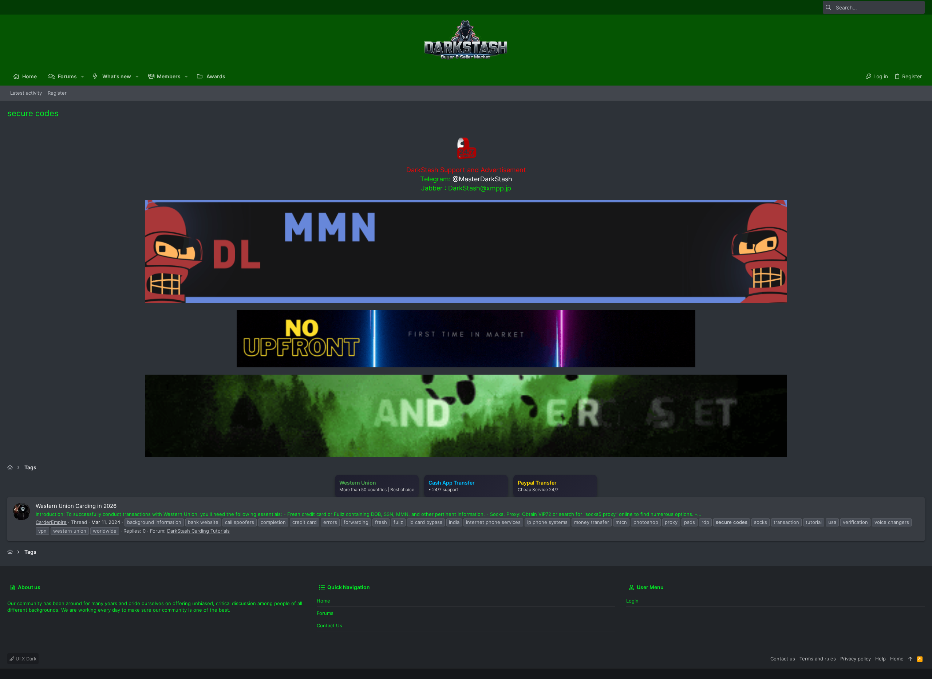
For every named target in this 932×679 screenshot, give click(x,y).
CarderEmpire (51, 522)
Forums (325, 613)
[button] (82, 76)
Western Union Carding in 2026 (76, 505)
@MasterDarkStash (482, 179)
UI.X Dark (25, 659)
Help (880, 659)
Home (323, 601)
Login (632, 601)
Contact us (329, 625)
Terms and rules (817, 659)
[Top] (910, 658)
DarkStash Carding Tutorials (198, 531)
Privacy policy (855, 659)
